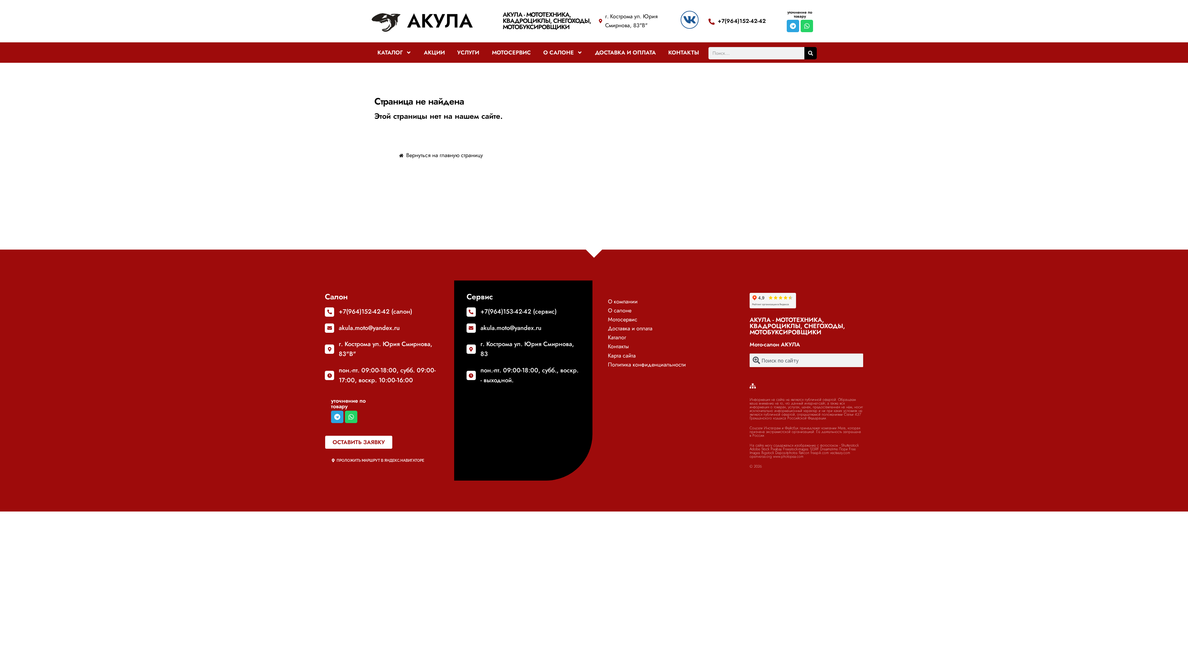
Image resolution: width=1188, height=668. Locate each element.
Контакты (683, 53)
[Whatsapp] (807, 26)
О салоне (558, 53)
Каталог (390, 53)
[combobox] (806, 360)
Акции (434, 53)
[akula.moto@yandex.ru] (329, 328)
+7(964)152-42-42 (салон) (375, 311)
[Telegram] (793, 26)
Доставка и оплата (625, 53)
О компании (623, 302)
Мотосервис (511, 53)
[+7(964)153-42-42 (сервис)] (471, 312)
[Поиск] (810, 53)
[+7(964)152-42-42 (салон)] (329, 312)
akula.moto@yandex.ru (369, 327)
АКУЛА (440, 21)
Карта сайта (622, 356)
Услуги (468, 53)
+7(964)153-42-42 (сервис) (518, 311)
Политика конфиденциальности (647, 365)
